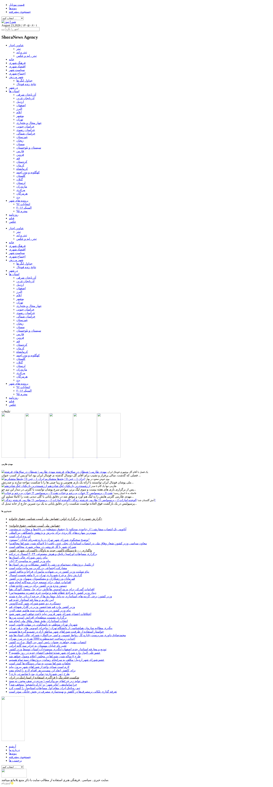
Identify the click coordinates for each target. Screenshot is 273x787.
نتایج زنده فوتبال (26, 84)
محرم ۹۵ (21, 211)
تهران (19, 119)
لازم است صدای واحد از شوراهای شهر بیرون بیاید (39, 666)
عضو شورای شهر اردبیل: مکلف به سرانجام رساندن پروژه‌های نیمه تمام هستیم (56, 659)
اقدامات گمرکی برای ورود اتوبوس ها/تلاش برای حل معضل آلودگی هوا (51, 589)
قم (18, 158)
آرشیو (12, 746)
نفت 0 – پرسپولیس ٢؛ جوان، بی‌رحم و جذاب (86, 493)
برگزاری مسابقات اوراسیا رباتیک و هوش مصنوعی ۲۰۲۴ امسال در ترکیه (53, 554)
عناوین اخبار (16, 45)
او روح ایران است (19, 536)
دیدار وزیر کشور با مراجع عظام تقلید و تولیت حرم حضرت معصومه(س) (52, 592)
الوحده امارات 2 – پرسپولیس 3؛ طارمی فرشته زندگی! (113, 500)
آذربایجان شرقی (26, 94)
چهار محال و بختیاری (29, 122)
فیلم (11, 218)
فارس (20, 151)
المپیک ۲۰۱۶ (24, 207)
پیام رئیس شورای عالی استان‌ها (28, 557)
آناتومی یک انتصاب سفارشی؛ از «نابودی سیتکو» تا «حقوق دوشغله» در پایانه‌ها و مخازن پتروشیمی (67, 529)
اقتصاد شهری (17, 66)
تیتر (18, 48)
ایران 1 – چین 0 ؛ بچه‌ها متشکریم (65, 478)
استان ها (14, 91)
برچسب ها (15, 760)
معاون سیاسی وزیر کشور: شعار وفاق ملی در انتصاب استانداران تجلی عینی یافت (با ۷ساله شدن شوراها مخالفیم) (78, 543)
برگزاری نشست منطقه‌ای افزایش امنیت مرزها (38, 617)
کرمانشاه (22, 168)
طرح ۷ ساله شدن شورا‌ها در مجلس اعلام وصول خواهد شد (45, 656)
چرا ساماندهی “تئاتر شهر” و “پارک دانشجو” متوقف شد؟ (43, 684)
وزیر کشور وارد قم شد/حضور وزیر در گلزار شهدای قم (42, 606)
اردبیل (20, 101)
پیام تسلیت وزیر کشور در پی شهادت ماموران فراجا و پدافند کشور (49, 571)
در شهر (13, 87)
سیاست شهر (17, 70)
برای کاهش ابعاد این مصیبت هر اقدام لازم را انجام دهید (42, 670)
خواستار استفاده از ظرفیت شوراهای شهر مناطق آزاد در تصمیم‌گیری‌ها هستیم (56, 631)
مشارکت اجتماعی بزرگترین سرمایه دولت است (38, 568)
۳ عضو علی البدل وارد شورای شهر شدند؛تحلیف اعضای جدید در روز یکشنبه (54, 652)
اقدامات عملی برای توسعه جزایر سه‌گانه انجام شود (40, 582)
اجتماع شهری (17, 73)
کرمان (20, 165)
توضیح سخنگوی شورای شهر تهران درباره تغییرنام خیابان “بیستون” (49, 539)
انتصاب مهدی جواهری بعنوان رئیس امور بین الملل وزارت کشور (47, 642)
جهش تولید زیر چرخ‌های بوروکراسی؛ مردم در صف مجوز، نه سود (48, 681)
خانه (11, 59)
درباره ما (14, 750)
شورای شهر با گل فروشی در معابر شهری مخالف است (42, 546)
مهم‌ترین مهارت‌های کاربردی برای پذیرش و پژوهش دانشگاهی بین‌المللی (52, 532)
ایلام (19, 112)
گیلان (19, 179)
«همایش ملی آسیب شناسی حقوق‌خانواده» (34, 525)
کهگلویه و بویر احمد (28, 172)
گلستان (20, 175)
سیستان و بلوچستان (28, 147)
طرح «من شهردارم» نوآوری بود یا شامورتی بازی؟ (39, 674)
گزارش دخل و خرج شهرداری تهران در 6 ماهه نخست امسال (45, 575)
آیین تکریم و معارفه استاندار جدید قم (31, 599)
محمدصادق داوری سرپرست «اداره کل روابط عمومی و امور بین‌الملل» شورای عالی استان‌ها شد (67, 635)
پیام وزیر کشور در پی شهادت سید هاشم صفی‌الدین (40, 610)
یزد (18, 197)
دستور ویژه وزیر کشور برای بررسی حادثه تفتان (38, 585)
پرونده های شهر (18, 200)
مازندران (21, 186)
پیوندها (13, 8)
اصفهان (21, 105)
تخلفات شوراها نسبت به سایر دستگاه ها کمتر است (40, 663)
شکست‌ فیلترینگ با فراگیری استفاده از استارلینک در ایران (44, 677)
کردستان (21, 161)
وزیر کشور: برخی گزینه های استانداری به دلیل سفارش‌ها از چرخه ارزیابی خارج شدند (60, 596)
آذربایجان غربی (25, 98)
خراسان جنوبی (25, 126)
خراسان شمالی (25, 133)
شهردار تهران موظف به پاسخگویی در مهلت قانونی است (43, 624)
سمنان (20, 144)
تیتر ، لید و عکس (26, 55)
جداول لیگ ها (24, 80)
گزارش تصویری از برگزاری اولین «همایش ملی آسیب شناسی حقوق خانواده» (55, 518)
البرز (19, 108)
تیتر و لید (21, 52)
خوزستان (22, 137)
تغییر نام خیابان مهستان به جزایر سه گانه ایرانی (37, 645)
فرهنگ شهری (17, 62)
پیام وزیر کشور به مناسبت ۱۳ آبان (30, 561)
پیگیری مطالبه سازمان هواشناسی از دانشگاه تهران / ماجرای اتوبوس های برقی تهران (60, 628)
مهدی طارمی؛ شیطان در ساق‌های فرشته (81, 471)
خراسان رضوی (25, 130)
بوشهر (20, 115)
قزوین (20, 154)
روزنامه (13, 214)
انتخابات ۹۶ (23, 204)
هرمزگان (21, 193)
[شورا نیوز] (8, 21)
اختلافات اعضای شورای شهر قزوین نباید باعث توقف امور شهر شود (50, 614)
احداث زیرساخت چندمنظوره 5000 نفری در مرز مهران (42, 638)
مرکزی (20, 190)
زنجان (20, 140)
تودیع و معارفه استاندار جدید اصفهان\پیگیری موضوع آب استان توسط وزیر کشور (57, 649)
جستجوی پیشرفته (20, 11)
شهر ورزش (16, 77)
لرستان (20, 182)
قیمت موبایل (17, 4)
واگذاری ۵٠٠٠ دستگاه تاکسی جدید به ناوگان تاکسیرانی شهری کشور (50, 550)
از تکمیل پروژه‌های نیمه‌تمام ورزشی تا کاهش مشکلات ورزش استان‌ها (51, 564)
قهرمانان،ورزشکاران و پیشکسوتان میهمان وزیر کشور (42, 578)
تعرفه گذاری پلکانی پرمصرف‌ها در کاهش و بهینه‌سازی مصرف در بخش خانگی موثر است (63, 691)
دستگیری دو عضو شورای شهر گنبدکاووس (35, 603)
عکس (12, 221)
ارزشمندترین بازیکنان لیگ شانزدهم (69, 486)
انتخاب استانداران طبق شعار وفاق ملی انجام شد (38, 621)
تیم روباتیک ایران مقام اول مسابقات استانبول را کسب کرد (44, 688)
